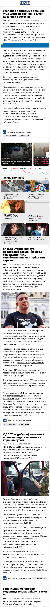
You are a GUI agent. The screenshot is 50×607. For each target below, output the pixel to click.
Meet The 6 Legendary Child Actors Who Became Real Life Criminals (13, 240)
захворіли (38, 564)
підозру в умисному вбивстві (16, 373)
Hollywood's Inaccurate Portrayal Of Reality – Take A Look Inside (36, 218)
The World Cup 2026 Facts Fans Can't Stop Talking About (36, 196)
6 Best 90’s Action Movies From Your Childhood (11, 217)
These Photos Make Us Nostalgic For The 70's (37, 238)
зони (16, 122)
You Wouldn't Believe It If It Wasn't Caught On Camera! (12, 196)
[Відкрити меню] (47, 3)
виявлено (7, 570)
